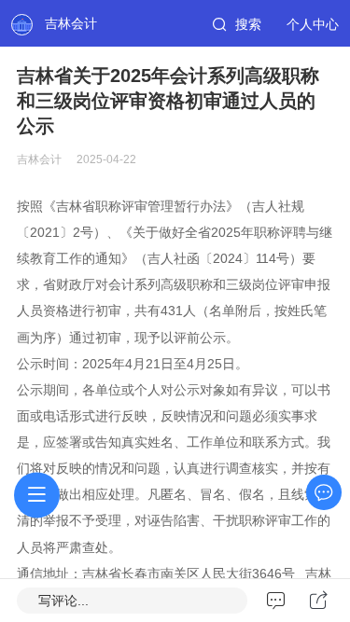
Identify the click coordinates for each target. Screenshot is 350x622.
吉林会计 (71, 23)
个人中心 (313, 24)
